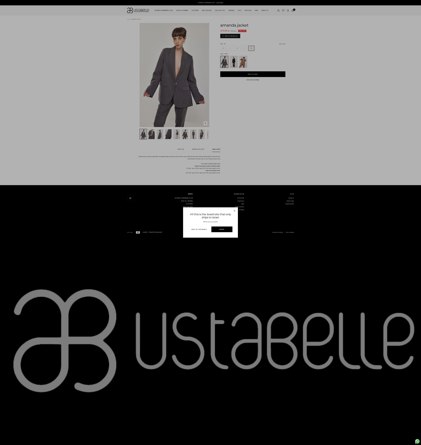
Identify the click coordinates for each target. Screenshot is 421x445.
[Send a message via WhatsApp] (417, 441)
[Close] (234, 211)
